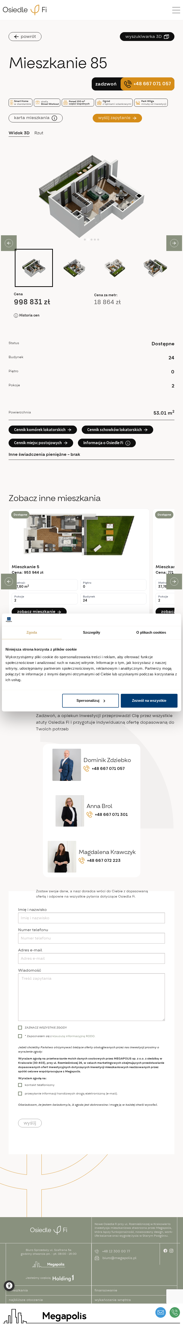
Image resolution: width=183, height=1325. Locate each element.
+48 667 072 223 (104, 860)
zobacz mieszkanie (36, 611)
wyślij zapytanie (114, 117)
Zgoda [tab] (31, 633)
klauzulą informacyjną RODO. (73, 1036)
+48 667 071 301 (111, 814)
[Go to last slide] (9, 581)
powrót (28, 36)
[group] (79, 564)
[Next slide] (174, 581)
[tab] (85, 240)
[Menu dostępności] (9, 1285)
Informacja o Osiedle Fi (103, 442)
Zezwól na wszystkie (149, 700)
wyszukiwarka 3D (143, 36)
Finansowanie (106, 1290)
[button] (34, 268)
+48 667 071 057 (152, 84)
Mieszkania (18, 1290)
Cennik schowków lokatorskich (114, 429)
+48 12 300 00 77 (116, 1251)
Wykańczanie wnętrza (113, 1300)
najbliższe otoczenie (26, 1300)
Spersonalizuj (87, 700)
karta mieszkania (32, 117)
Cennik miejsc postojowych (38, 442)
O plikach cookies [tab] (151, 633)
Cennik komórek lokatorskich (40, 429)
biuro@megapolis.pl (119, 1258)
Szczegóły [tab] (91, 633)
